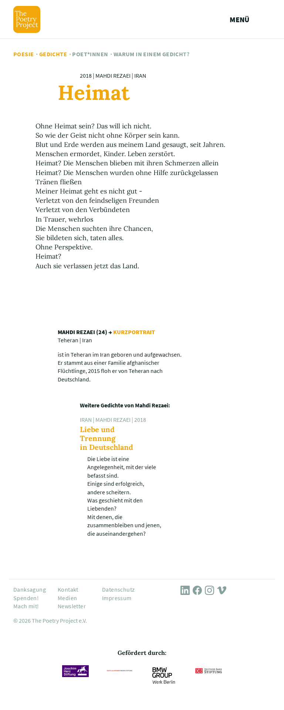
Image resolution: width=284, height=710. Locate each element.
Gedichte (53, 54)
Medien (67, 598)
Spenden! (26, 598)
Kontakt (68, 589)
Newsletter (72, 606)
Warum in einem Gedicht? (151, 54)
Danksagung (29, 589)
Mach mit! (26, 606)
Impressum (117, 598)
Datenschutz (118, 589)
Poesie (23, 54)
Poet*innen (90, 54)
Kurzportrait (134, 332)
